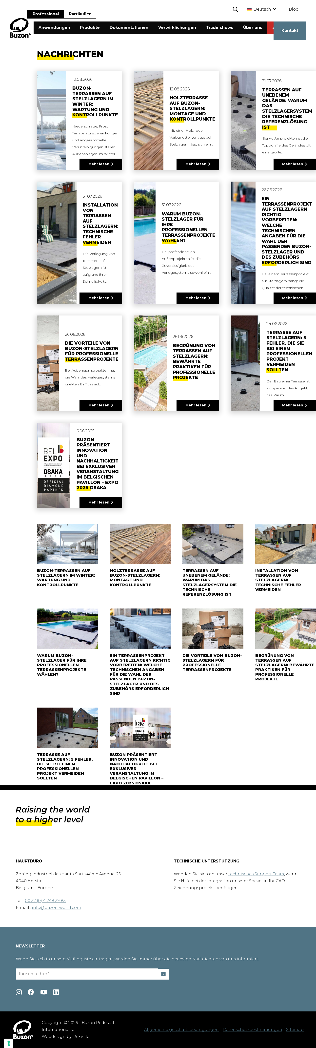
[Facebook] (31, 992)
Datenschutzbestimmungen (252, 1029)
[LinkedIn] (56, 992)
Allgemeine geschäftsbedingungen (181, 1029)
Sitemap (295, 1029)
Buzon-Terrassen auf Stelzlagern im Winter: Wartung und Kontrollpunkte (95, 101)
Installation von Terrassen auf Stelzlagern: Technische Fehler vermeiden (100, 223)
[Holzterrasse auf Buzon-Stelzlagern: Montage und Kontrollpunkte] (140, 544)
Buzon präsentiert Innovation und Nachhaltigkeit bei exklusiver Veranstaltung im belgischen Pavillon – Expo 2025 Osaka (97, 463)
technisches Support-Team (256, 874)
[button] (235, 9)
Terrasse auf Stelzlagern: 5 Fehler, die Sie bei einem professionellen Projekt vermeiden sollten (289, 351)
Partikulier (80, 14)
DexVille (81, 1036)
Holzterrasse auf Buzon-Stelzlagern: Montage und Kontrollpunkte (192, 108)
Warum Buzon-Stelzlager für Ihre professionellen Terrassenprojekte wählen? (188, 227)
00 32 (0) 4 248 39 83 (45, 900)
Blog (294, 9)
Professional (46, 14)
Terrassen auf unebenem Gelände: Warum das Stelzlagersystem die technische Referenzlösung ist (287, 108)
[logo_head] (20, 28)
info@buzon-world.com (56, 907)
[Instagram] (19, 992)
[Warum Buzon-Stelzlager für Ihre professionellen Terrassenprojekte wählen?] (67, 628)
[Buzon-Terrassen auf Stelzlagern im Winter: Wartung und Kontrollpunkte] (67, 544)
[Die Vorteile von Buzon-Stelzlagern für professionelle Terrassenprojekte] (212, 628)
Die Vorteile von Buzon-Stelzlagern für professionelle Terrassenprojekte (91, 351)
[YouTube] (43, 992)
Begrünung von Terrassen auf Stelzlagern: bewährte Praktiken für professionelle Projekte (194, 361)
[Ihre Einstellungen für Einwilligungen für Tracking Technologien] (8, 1043)
